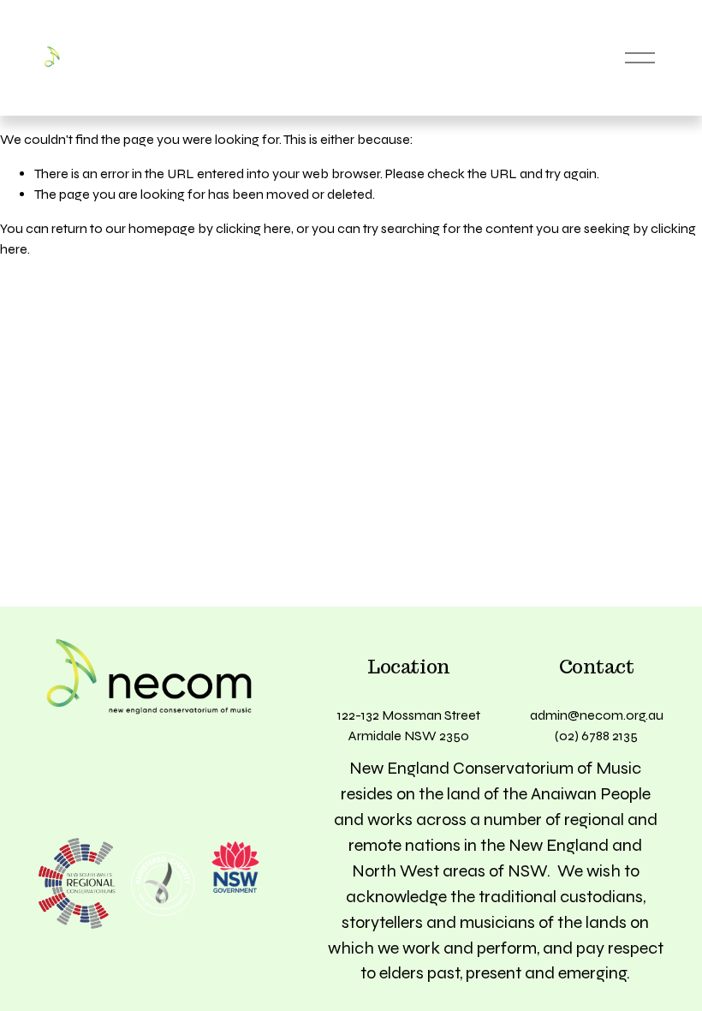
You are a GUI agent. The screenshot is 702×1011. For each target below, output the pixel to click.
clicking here (253, 228)
